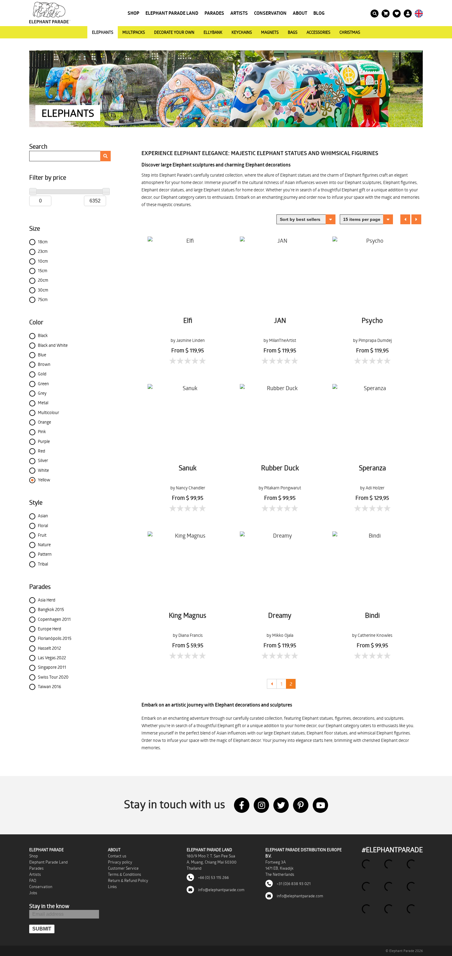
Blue (42, 355)
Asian (43, 516)
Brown (44, 364)
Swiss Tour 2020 (53, 677)
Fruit (42, 535)
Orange (44, 422)
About (300, 13)
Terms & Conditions (124, 874)
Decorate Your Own (174, 32)
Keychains (242, 32)
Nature (44, 544)
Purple (44, 441)
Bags (292, 32)
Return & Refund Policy (128, 880)
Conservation (270, 13)
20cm (43, 280)
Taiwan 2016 (49, 686)
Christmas (349, 32)
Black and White (53, 345)
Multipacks (133, 32)
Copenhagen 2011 (54, 619)
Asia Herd (46, 600)
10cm (43, 261)
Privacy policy (120, 862)
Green (43, 383)
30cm (43, 290)
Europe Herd (49, 629)
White (43, 470)
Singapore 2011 (52, 667)
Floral (43, 525)
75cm (43, 299)
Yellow (44, 480)
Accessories (318, 32)
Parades (214, 13)
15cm (42, 270)
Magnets (270, 32)
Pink (42, 431)
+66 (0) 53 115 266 (213, 877)
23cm (43, 251)
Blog (319, 13)
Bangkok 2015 (51, 609)
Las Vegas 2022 (52, 657)
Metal (43, 403)
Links (112, 886)
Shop (133, 13)
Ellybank (213, 32)
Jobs (33, 892)
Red (41, 451)
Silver (43, 460)
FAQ (32, 880)
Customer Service (123, 868)
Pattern (45, 554)
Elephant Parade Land (171, 13)
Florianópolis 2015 (54, 638)
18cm (43, 242)
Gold (42, 374)
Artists (239, 13)
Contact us (117, 856)
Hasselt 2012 (49, 648)
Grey (42, 393)
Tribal (43, 564)
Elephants (102, 32)
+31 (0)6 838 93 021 (293, 883)
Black (43, 335)
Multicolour (48, 412)
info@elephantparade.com (220, 889)
